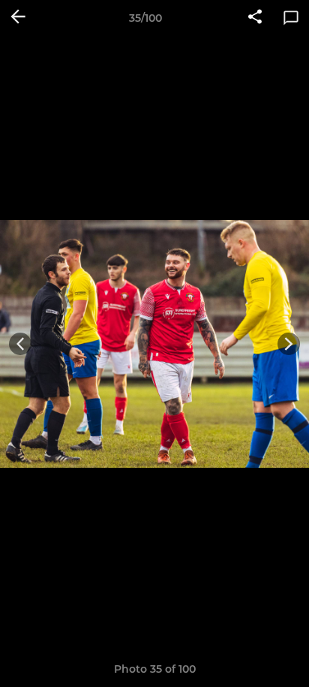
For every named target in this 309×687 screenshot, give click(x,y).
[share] (255, 18)
